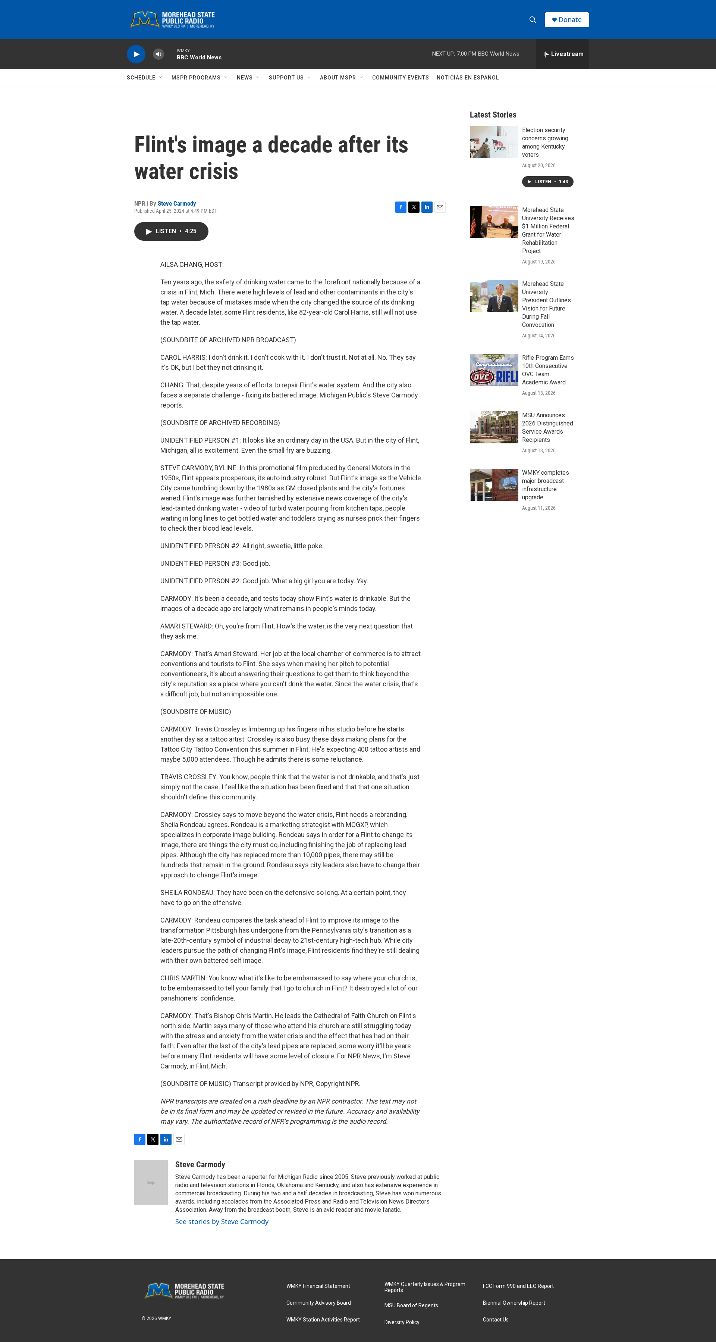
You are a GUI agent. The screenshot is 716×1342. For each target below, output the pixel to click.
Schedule (141, 78)
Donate (570, 20)
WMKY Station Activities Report (323, 1320)
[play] (136, 54)
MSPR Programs (196, 78)
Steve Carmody (177, 203)
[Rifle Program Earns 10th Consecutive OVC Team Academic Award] (494, 370)
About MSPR (338, 78)
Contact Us (496, 1320)
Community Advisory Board (318, 1303)
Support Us (286, 78)
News (245, 78)
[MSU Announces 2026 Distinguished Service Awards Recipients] (494, 427)
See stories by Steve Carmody (221, 1221)
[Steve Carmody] (151, 1182)
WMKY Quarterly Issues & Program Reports (424, 1287)
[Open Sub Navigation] (161, 78)
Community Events (400, 78)
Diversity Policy (402, 1322)
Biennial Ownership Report (514, 1303)
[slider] (170, 54)
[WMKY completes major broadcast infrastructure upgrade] (494, 485)
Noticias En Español (468, 78)
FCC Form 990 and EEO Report (518, 1286)
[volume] (158, 54)
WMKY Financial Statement (318, 1286)
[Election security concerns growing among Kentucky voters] (494, 142)
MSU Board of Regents (411, 1305)
